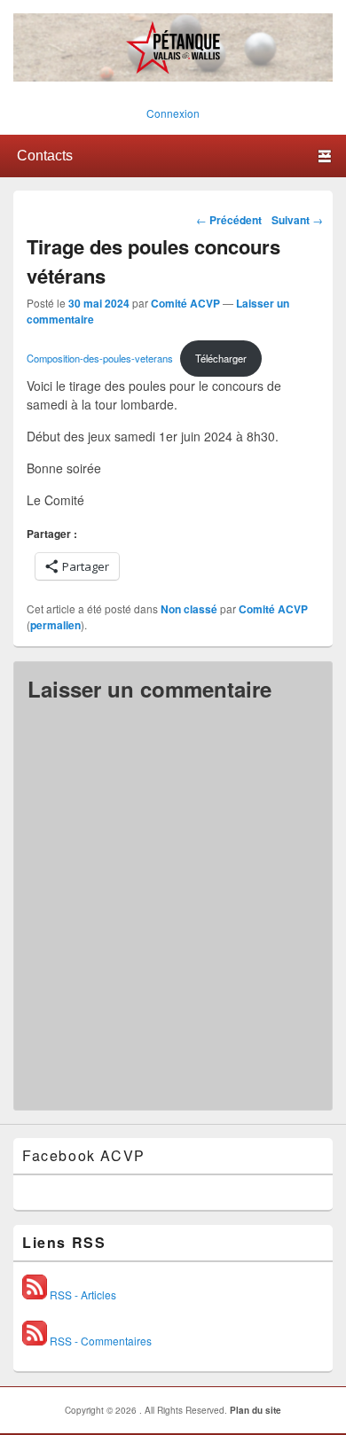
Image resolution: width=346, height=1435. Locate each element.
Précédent (229, 220)
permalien (55, 625)
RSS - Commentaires (99, 1340)
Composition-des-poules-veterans (100, 358)
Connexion (173, 113)
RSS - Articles (81, 1294)
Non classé (189, 609)
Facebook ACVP (83, 1155)
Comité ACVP (185, 303)
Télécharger (221, 358)
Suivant (297, 220)
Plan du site (255, 1410)
